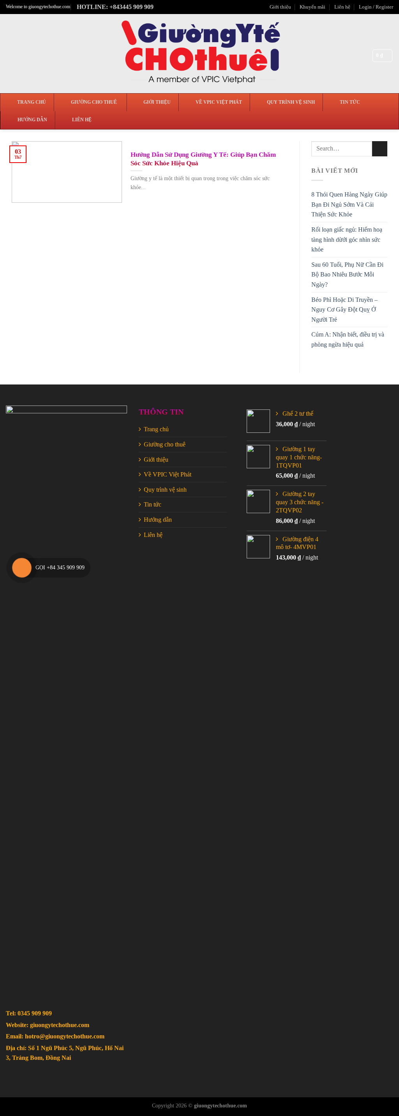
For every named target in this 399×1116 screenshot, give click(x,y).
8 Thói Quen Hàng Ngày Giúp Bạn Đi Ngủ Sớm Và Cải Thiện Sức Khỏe (349, 204)
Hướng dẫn (158, 519)
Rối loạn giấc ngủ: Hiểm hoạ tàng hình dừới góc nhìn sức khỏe (346, 239)
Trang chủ (156, 429)
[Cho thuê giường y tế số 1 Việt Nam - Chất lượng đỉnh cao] (199, 53)
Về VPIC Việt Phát (167, 474)
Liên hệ (342, 7)
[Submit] (379, 148)
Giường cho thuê (164, 444)
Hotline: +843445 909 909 (115, 7)
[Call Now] (22, 567)
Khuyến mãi (312, 7)
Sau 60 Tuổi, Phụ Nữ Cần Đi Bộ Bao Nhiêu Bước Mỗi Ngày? (347, 274)
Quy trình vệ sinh (165, 489)
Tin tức (152, 504)
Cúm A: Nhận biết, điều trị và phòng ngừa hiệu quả (347, 339)
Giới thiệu (280, 7)
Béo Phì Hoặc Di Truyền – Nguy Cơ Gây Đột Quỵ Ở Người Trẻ (344, 309)
